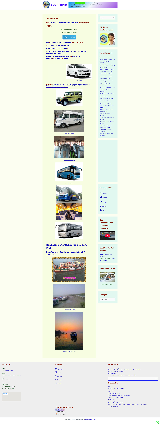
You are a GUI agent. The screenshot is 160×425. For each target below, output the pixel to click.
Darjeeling (65, 45)
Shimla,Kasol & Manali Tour (107, 93)
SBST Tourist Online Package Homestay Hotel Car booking (122, 375)
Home (71, 3)
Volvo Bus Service (69, 183)
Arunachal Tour (103, 96)
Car (47, 42)
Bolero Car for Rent (69, 107)
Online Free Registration (96, 4)
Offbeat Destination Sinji (106, 73)
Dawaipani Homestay (105, 78)
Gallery (109, 391)
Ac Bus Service (69, 241)
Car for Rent (79, 80)
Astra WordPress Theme (90, 419)
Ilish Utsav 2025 (104, 67)
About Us (110, 386)
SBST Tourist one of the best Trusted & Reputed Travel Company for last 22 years (127, 404)
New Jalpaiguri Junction (62, 42)
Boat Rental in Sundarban (69, 351)
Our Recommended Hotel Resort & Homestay (119, 395)
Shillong (49, 58)
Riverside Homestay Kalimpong (107, 65)
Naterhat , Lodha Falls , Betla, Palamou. (63, 51)
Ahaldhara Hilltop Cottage (106, 76)
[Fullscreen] (113, 239)
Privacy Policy (111, 401)
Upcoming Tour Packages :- (93, 3)
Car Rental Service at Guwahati (57, 56)
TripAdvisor (105, 193)
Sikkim (57, 45)
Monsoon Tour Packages (106, 56)
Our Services (79, 3)
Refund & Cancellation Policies (77, 6)
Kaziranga (76, 56)
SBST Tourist (59, 4)
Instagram (104, 197)
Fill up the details (112, 390)
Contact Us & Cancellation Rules (78, 4)
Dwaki (66, 58)
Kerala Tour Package (105, 100)
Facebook (103, 210)
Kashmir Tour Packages (105, 103)
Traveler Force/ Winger (69, 133)
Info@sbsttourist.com (7, 370)
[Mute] (111, 239)
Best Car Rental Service (64, 22)
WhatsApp (104, 202)
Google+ (104, 206)
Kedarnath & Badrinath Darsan (107, 87)
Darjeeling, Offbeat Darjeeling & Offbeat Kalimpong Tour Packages (107, 61)
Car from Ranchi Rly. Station (56, 48)
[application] (73, 3)
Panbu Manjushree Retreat (106, 81)
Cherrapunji (57, 58)
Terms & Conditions (113, 406)
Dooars (51, 45)
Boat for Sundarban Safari (69, 309)
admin (101, 254)
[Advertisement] (107, 161)
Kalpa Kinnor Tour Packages (106, 98)
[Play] (101, 239)
